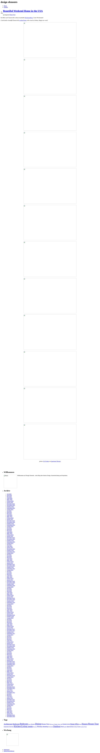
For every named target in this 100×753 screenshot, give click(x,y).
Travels (78, 726)
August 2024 (10, 526)
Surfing (75, 726)
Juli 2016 (9, 651)
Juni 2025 (9, 512)
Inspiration (6, 726)
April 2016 (9, 656)
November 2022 (11, 549)
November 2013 (11, 688)
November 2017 (11, 630)
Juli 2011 (9, 706)
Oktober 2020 (10, 584)
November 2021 (11, 566)
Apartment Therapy (56, 461)
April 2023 (9, 546)
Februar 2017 (10, 642)
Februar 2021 (10, 578)
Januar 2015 (10, 674)
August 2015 (10, 665)
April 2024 (9, 532)
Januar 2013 (10, 691)
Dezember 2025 (11, 504)
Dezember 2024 (11, 520)
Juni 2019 (9, 606)
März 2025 (9, 516)
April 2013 (9, 689)
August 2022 (10, 553)
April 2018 (9, 623)
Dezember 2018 (11, 615)
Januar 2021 (10, 580)
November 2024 (11, 522)
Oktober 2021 (10, 567)
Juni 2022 (9, 556)
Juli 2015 (9, 667)
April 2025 (9, 515)
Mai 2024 (9, 530)
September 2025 (11, 508)
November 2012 (11, 692)
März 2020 (9, 594)
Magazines (35, 726)
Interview (11, 726)
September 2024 (11, 525)
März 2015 (9, 671)
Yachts (85, 726)
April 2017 (9, 640)
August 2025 (10, 509)
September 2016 (11, 649)
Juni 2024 (9, 529)
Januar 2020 (10, 596)
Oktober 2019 (10, 601)
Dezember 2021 (11, 564)
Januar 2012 (10, 698)
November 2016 (11, 646)
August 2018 (10, 618)
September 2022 (11, 551)
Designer (33, 724)
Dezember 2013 (11, 687)
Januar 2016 (10, 660)
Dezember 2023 (11, 537)
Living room (27, 726)
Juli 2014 (9, 678)
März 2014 (9, 682)
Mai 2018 (9, 622)
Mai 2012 (9, 695)
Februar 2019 (10, 612)
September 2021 (11, 568)
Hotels (80, 724)
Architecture (8, 724)
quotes (65, 726)
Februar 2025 (10, 518)
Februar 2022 (10, 561)
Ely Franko (46, 461)
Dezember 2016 (11, 644)
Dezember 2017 (11, 629)
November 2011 (11, 701)
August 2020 (10, 587)
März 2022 (9, 560)
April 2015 (9, 670)
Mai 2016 (9, 654)
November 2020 (11, 582)
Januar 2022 (10, 563)
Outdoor (56, 726)
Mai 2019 (9, 608)
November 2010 (11, 716)
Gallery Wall (60, 724)
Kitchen (17, 726)
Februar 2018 (10, 626)
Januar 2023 (10, 547)
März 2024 (9, 533)
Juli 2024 (9, 527)
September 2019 (11, 602)
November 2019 (11, 599)
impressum (6, 749)
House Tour (93, 723)
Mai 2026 (9, 497)
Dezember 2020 (11, 581)
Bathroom (16, 724)
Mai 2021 (9, 574)
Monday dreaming (42, 726)
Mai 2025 (9, 513)
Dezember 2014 (11, 675)
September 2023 (11, 542)
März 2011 (9, 712)
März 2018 (9, 625)
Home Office (74, 724)
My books (51, 726)
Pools (62, 726)
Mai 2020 (9, 591)
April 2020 (9, 592)
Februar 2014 (10, 684)
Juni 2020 (9, 589)
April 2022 (9, 558)
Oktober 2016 (10, 647)
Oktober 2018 (10, 616)
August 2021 (10, 570)
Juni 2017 (9, 637)
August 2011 (10, 705)
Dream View (45, 724)
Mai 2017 (9, 639)
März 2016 (9, 657)
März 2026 (9, 499)
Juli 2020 (9, 588)
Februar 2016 (10, 658)
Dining (38, 724)
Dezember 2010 (11, 715)
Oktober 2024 (10, 523)
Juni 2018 (9, 620)
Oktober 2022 (10, 550)
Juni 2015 (9, 668)
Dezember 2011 (11, 699)
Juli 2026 (9, 494)
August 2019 (10, 604)
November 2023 (11, 539)
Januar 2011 (10, 713)
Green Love (66, 724)
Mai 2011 (9, 709)
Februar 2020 (10, 595)
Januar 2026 (10, 502)
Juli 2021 (9, 571)
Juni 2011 (9, 708)
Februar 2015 (10, 673)
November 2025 (11, 505)
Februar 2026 (10, 501)
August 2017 (10, 635)
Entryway (52, 724)
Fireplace (56, 724)
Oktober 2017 (10, 632)
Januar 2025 (10, 519)
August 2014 (10, 677)
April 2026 (9, 498)
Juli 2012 (9, 694)
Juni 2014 (9, 680)
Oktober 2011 (10, 702)
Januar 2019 (10, 613)
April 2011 (9, 711)
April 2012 (9, 696)
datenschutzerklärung (9, 751)
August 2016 (10, 650)
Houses (85, 724)
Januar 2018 (10, 627)
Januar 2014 (10, 685)
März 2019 (9, 611)
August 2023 (10, 543)
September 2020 (11, 585)
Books (29, 724)
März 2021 (9, 577)
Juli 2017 (9, 636)
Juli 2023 (9, 544)
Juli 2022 (9, 554)
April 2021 (9, 575)
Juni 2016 (9, 653)
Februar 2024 (10, 535)
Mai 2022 (9, 557)
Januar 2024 (10, 536)
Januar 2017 (10, 643)
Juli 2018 (9, 619)
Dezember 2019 (11, 598)
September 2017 (11, 633)
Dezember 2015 (11, 661)
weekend (82, 726)
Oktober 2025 (10, 506)
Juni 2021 (9, 573)
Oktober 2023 (10, 540)
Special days (70, 726)
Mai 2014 (9, 681)
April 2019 (9, 609)
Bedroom (24, 724)
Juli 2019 (9, 605)
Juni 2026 (9, 495)
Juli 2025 (9, 511)
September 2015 (11, 664)
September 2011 (11, 704)
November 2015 (11, 663)
